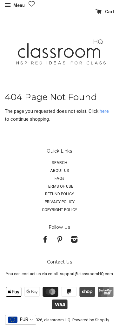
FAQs (59, 178)
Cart (109, 11)
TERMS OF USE (59, 186)
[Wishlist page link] (32, 4)
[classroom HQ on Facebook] (45, 240)
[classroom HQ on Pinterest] (59, 240)
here (104, 111)
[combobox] (20, 320)
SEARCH (59, 162)
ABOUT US (59, 170)
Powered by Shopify (90, 320)
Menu (18, 5)
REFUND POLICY (59, 193)
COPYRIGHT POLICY (59, 209)
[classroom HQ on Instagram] (74, 240)
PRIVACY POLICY (60, 201)
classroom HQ (57, 320)
